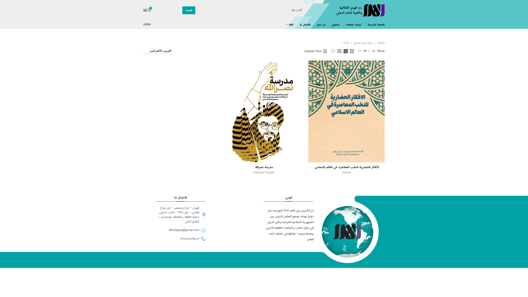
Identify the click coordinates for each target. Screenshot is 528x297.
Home (381, 43)
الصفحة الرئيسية (376, 25)
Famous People (264, 172)
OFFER (147, 25)
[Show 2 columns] (352, 51)
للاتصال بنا (305, 25)
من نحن (321, 25)
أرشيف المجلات (353, 25)
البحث (188, 10)
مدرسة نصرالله (264, 167)
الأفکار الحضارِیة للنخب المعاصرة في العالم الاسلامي (347, 167)
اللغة (291, 25)
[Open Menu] (145, 10)
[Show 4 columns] (339, 51)
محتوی (335, 25)
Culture (346, 172)
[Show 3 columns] (346, 51)
